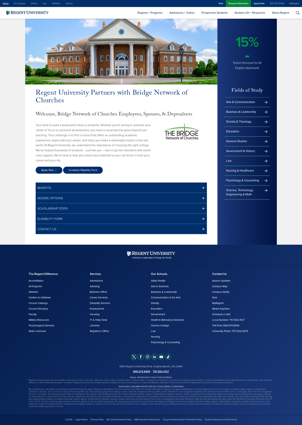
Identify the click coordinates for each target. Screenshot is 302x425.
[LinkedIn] (154, 357)
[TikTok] (168, 357)
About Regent (280, 13)
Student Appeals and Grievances (221, 419)
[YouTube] (161, 357)
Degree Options (50, 198)
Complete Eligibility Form (83, 170)
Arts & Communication (240, 102)
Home (6, 3)
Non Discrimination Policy (118, 419)
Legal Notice (81, 419)
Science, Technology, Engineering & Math (239, 192)
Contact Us (46, 229)
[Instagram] (148, 357)
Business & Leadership (241, 112)
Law (44, 3)
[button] (121, 188)
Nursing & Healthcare (240, 170)
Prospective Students (215, 13)
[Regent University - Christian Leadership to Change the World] (151, 255)
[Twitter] (134, 357)
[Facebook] (141, 357)
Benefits (44, 187)
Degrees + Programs (150, 13)
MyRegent (294, 3)
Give (221, 3)
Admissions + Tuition (182, 13)
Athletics (56, 3)
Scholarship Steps (52, 208)
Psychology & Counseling (242, 180)
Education (232, 131)
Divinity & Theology (238, 121)
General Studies (236, 141)
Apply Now (259, 3)
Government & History (240, 151)
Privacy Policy (97, 419)
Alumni (69, 3)
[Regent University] (27, 13)
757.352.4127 (161, 371)
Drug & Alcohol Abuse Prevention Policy (182, 419)
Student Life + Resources (250, 13)
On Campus (20, 3)
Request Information (238, 3)
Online (34, 3)
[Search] (297, 13)
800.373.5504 (277, 3)
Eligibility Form (49, 218)
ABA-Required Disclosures (147, 419)
